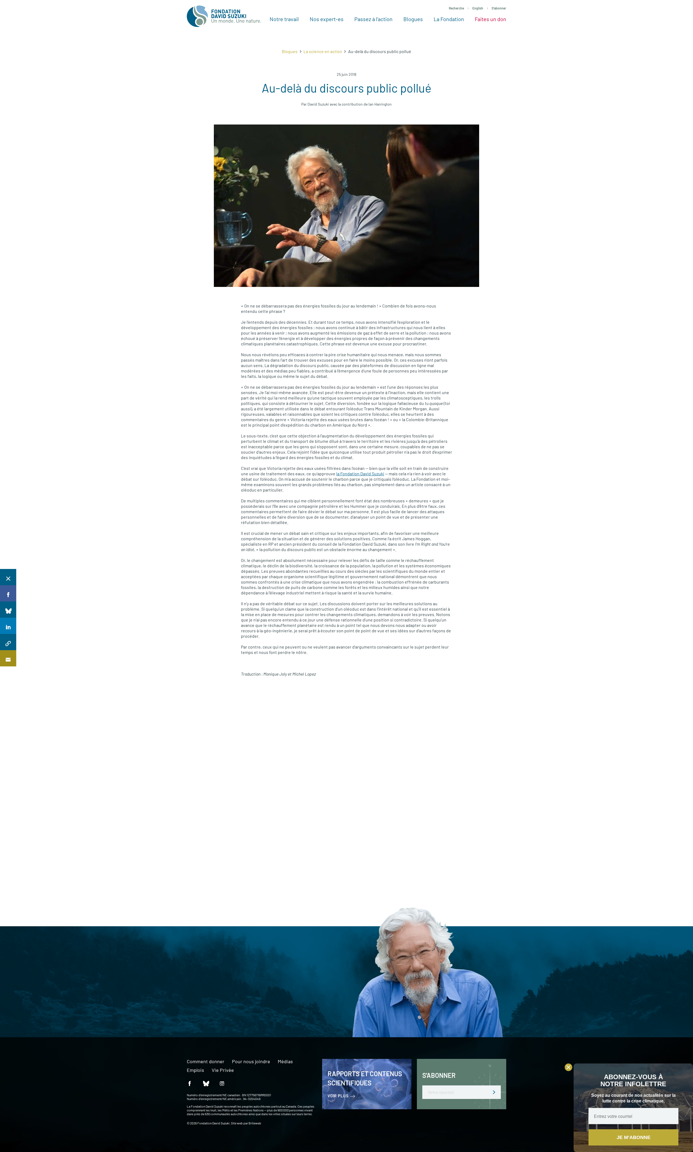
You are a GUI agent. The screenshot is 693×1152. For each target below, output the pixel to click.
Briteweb (255, 1123)
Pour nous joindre (251, 1061)
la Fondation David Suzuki (360, 473)
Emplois (195, 1070)
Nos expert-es (327, 19)
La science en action (322, 51)
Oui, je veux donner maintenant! (181, 1002)
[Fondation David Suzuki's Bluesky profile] (206, 1083)
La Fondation (449, 19)
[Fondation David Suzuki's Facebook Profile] (189, 1083)
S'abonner (499, 8)
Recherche (456, 8)
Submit (494, 1092)
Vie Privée (223, 1070)
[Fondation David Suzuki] (224, 16)
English (477, 8)
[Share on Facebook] (8, 593)
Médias (285, 1061)
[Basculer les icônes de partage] (8, 577)
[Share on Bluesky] (8, 609)
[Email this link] (8, 658)
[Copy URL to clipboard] (8, 642)
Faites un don (490, 19)
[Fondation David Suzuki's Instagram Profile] (222, 1083)
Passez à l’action (373, 19)
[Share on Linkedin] (8, 626)
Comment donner (205, 1061)
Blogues (413, 19)
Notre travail (284, 19)
